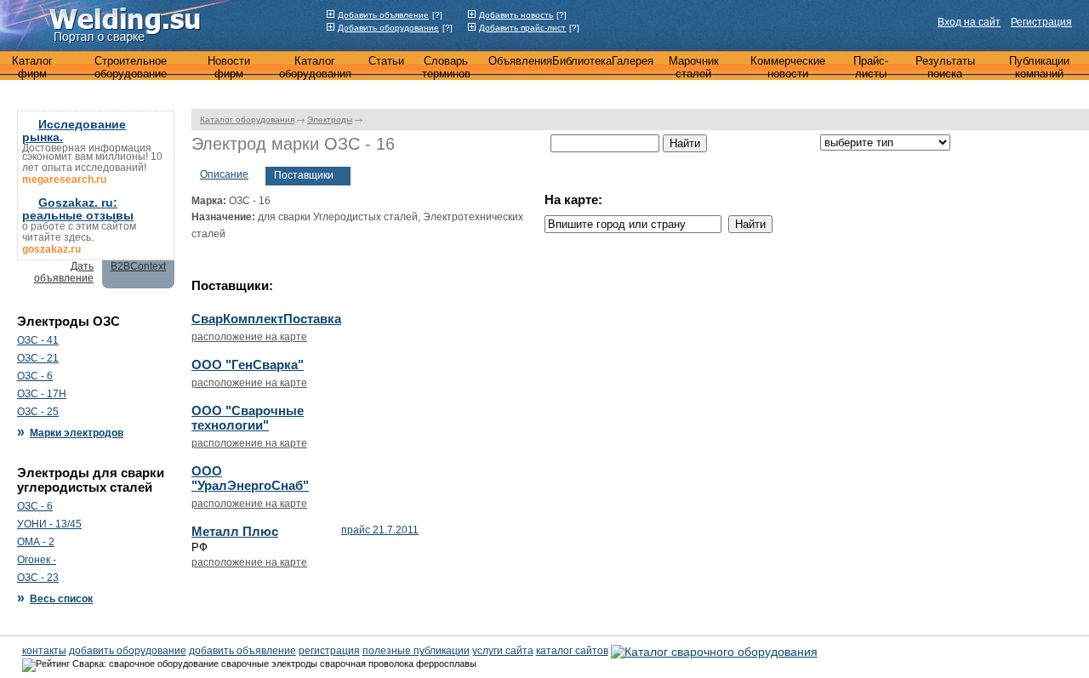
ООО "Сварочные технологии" (247, 417)
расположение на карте (249, 337)
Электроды (329, 119)
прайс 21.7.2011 (380, 530)
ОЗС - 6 (35, 376)
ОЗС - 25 (38, 412)
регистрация (329, 651)
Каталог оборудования (247, 119)
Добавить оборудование (388, 27)
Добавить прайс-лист (522, 27)
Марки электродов (76, 433)
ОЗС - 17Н (41, 394)
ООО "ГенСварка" (247, 364)
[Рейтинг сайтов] (714, 650)
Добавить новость (516, 15)
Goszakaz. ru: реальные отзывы (78, 209)
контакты (44, 651)
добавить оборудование (127, 651)
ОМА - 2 (35, 542)
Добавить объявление (383, 15)
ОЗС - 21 (38, 358)
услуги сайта (502, 651)
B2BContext (138, 266)
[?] (437, 15)
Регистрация (1041, 22)
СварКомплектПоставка (266, 318)
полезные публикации (416, 651)
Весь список (61, 599)
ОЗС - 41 (38, 340)
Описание (224, 174)
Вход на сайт (969, 22)
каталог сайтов (572, 651)
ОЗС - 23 (38, 578)
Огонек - (36, 560)
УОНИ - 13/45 (49, 524)
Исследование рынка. (74, 130)
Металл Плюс (234, 531)
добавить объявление (242, 651)
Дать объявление (64, 272)
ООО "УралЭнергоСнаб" (250, 478)
